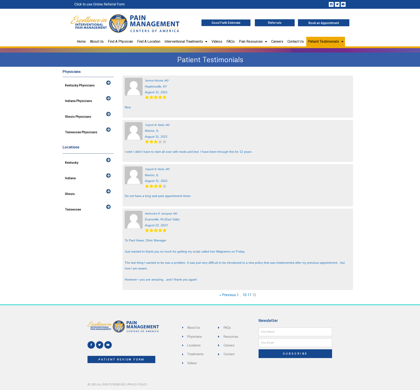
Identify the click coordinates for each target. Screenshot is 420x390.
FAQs (230, 41)
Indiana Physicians (78, 101)
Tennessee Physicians (81, 132)
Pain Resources (251, 41)
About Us (97, 41)
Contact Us (295, 41)
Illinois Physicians (78, 116)
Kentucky (71, 162)
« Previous (227, 295)
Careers (277, 41)
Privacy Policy (137, 384)
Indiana (70, 178)
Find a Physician (120, 41)
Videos (217, 41)
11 (249, 295)
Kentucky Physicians (80, 85)
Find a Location (149, 41)
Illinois (70, 194)
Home (81, 41)
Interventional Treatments (183, 41)
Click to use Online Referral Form (99, 4)
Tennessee (73, 209)
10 (245, 295)
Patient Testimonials (323, 41)
